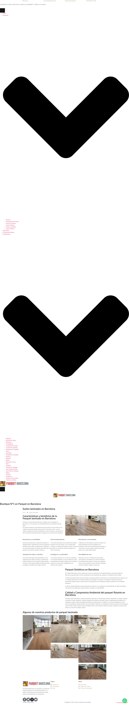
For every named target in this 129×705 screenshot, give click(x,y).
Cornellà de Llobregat (11, 447)
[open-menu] (2, 10)
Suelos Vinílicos (10, 228)
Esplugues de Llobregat (12, 449)
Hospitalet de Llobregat (12, 454)
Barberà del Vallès (11, 440)
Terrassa (8, 474)
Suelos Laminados (11, 227)
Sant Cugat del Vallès (11, 469)
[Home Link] (14, 486)
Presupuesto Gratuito (8, 232)
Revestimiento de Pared (12, 221)
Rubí (7, 463)
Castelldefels (9, 444)
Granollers (9, 453)
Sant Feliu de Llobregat (12, 471)
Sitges (7, 472)
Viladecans (9, 476)
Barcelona (8, 442)
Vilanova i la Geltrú (11, 480)
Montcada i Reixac (11, 462)
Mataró (8, 460)
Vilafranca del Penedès (12, 478)
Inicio (4, 13)
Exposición (6, 230)
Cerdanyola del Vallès (12, 445)
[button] (124, 700)
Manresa (8, 456)
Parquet (8, 219)
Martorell (8, 458)
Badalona (8, 438)
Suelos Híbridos (10, 225)
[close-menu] (2, 489)
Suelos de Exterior (11, 223)
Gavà (7, 451)
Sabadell (8, 465)
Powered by (122, 702)
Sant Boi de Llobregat (11, 467)
